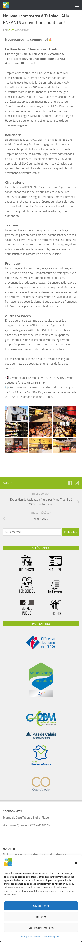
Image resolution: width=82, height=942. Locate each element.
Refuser (41, 917)
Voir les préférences (41, 927)
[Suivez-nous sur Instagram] (76, 482)
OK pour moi (41, 906)
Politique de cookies (30, 936)
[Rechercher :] (32, 532)
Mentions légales (51, 936)
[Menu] (77, 5)
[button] (76, 863)
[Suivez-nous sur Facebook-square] (70, 482)
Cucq (11, 30)
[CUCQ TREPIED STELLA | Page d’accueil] (7, 5)
